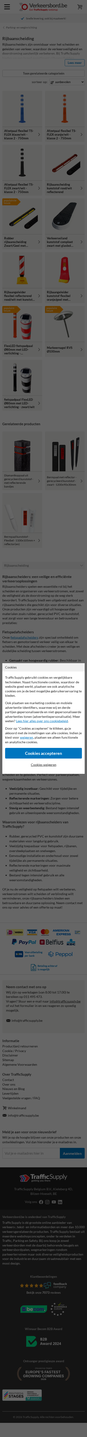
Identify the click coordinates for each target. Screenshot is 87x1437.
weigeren (26, 737)
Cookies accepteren (43, 753)
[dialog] (43, 718)
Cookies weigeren (43, 765)
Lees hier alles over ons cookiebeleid (42, 721)
